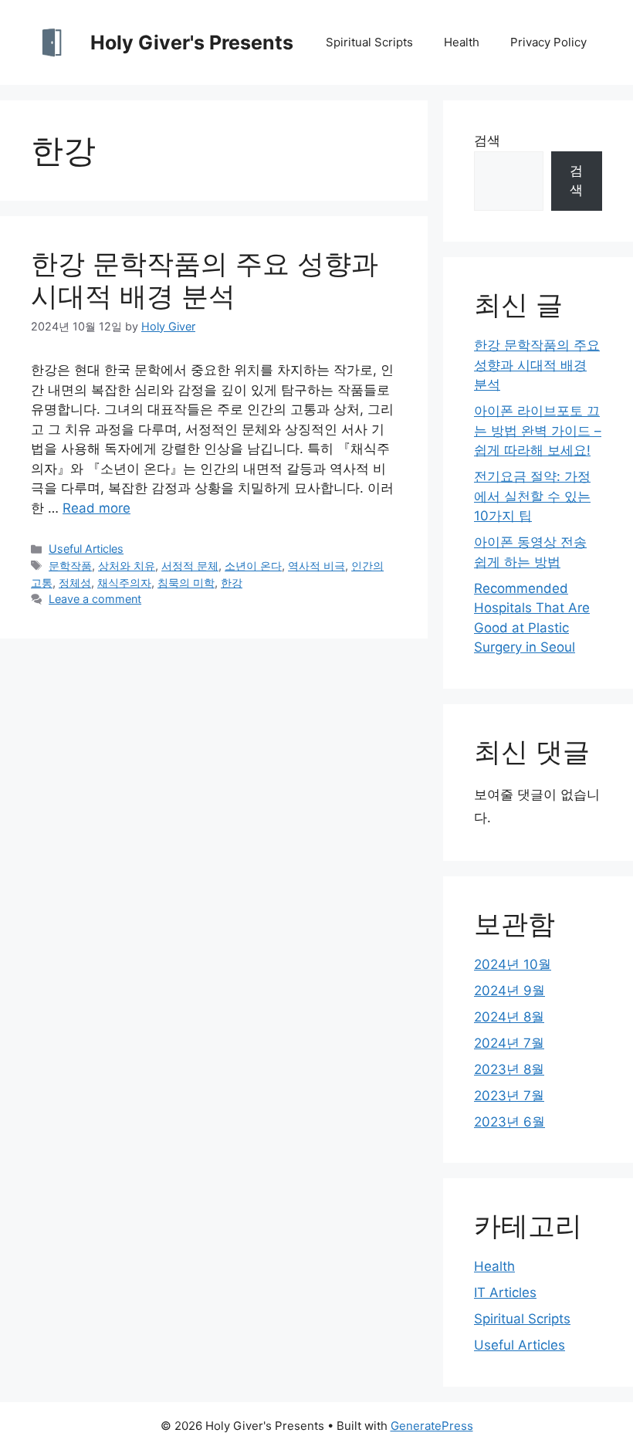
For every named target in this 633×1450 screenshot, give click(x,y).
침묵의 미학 (186, 582)
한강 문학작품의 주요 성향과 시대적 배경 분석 (204, 279)
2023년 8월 (509, 1069)
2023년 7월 (509, 1095)
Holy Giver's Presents (191, 42)
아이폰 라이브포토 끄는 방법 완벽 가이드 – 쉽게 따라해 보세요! (537, 430)
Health (461, 42)
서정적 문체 (189, 565)
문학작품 (70, 565)
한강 (231, 582)
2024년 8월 (509, 1017)
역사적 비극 (316, 565)
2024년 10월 (512, 964)
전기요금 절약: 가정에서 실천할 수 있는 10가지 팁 (532, 496)
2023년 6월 (509, 1122)
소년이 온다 (253, 565)
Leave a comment (95, 598)
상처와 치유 (126, 565)
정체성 (75, 582)
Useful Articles (86, 548)
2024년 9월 (509, 990)
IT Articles (505, 1292)
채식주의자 (124, 582)
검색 (487, 140)
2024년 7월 (509, 1043)
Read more (96, 508)
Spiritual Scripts (369, 42)
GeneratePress (432, 1425)
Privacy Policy (548, 42)
